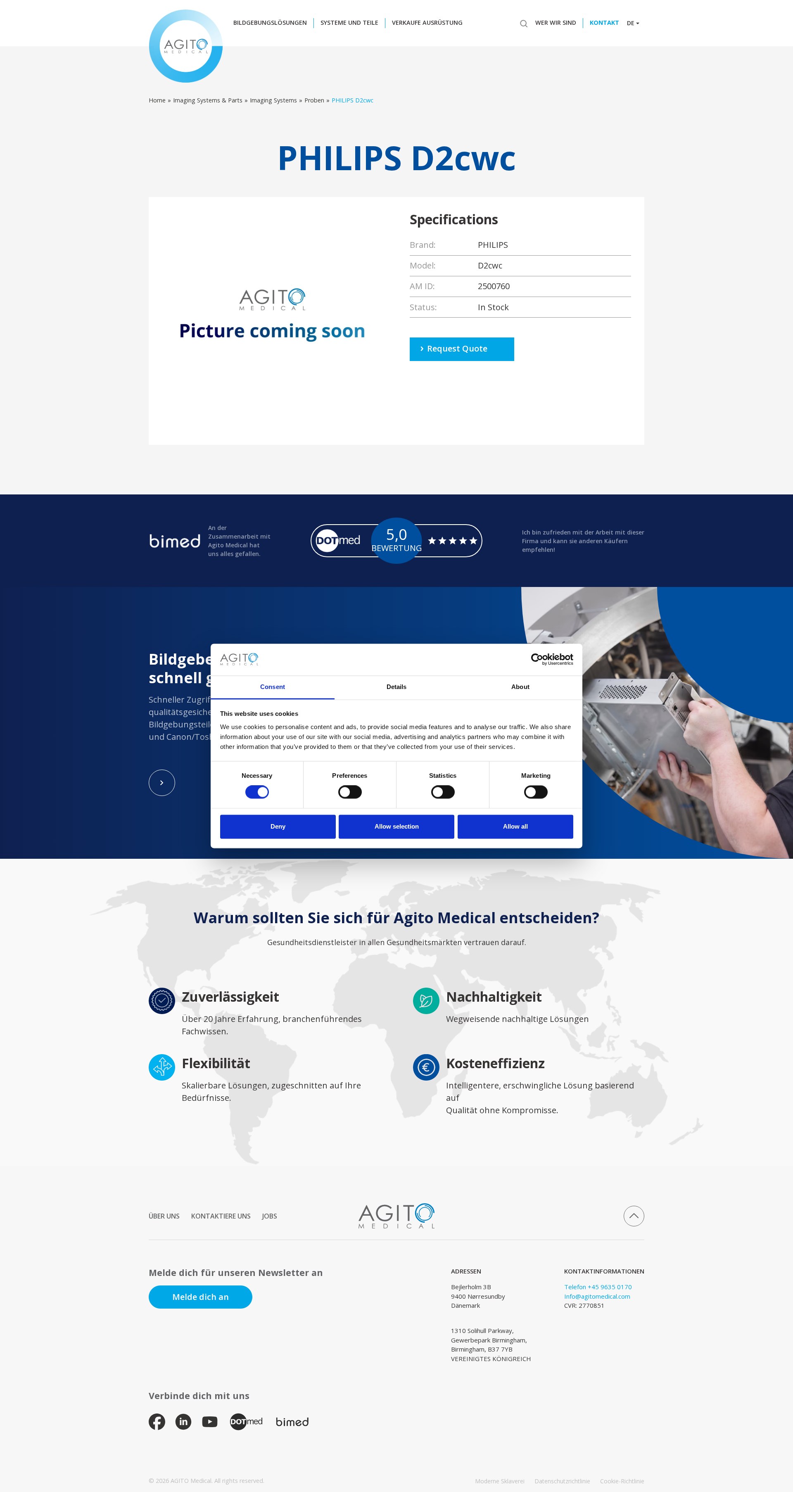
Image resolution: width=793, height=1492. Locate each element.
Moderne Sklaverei (500, 1481)
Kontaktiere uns (221, 1216)
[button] (272, 23)
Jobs (269, 1216)
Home (157, 100)
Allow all (515, 826)
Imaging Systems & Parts (207, 100)
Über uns (164, 1216)
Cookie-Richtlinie (622, 1481)
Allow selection (397, 826)
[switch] (350, 792)
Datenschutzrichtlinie (562, 1481)
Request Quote (457, 348)
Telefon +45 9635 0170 (598, 1287)
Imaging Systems (273, 100)
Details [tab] (397, 686)
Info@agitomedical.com (597, 1296)
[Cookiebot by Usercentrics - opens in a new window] (537, 659)
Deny (278, 826)
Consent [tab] (272, 686)
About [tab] (520, 686)
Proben (314, 100)
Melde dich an (200, 1296)
